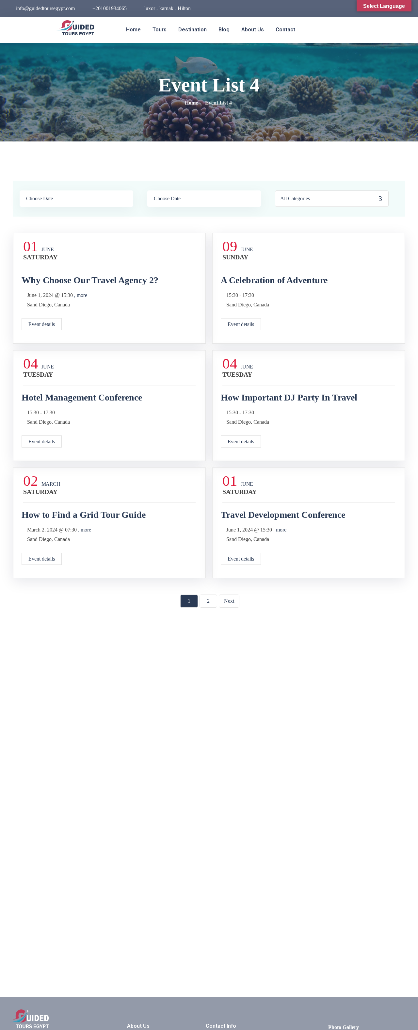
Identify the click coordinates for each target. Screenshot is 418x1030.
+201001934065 (109, 8)
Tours (160, 29)
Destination (192, 29)
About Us (252, 29)
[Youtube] (356, 9)
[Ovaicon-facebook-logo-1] (335, 9)
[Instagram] (345, 9)
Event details (41, 324)
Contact (285, 29)
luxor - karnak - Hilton (167, 8)
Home (133, 29)
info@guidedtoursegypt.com (45, 8)
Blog (224, 29)
